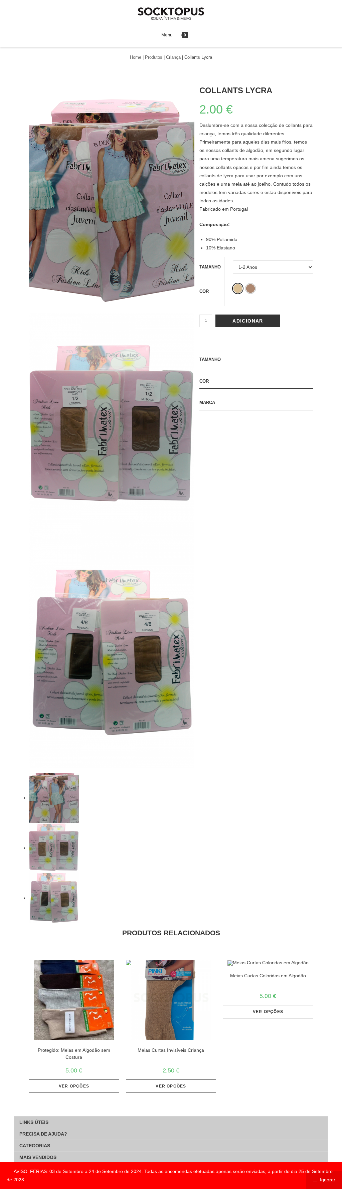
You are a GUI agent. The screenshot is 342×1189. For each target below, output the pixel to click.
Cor (204, 291)
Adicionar (247, 321)
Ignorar (327, 1179)
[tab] (171, 1122)
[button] (238, 288)
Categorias (34, 1145)
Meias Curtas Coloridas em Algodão (268, 975)
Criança (173, 57)
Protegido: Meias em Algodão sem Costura (74, 1053)
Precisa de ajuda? (43, 1134)
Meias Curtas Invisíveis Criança (171, 1050)
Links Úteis (33, 1122)
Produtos (153, 57)
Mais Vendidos (37, 1157)
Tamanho (210, 266)
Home (135, 57)
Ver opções (74, 1086)
